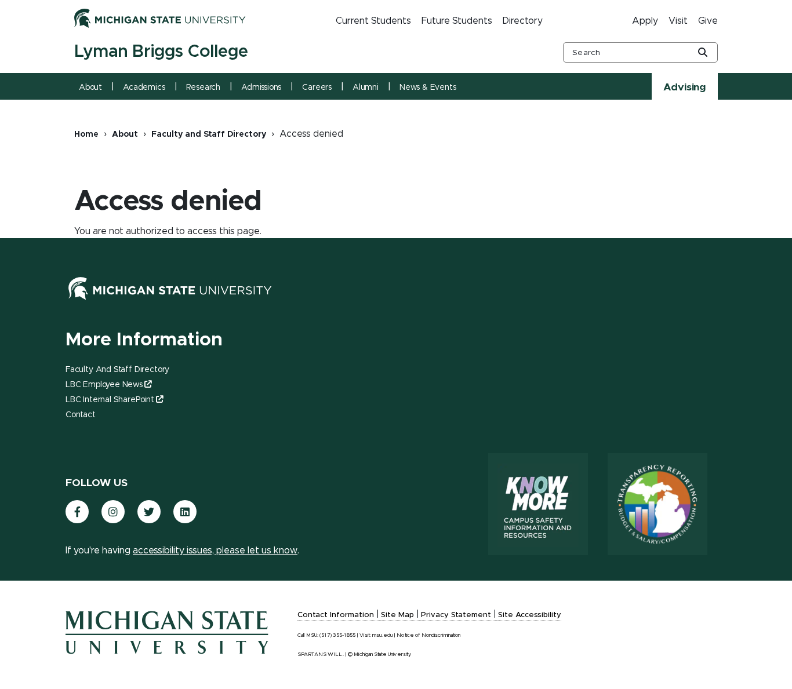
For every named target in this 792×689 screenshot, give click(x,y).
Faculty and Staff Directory (208, 134)
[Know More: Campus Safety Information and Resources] (538, 504)
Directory (523, 20)
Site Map (397, 615)
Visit (678, 20)
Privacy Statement (456, 615)
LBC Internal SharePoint (110, 400)
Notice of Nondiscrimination (428, 635)
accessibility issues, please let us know (215, 550)
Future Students (457, 20)
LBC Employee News (104, 385)
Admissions (261, 87)
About (90, 87)
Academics (144, 87)
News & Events (427, 87)
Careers (317, 87)
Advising (684, 87)
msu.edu (382, 635)
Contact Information (335, 615)
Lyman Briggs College (161, 51)
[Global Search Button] (703, 53)
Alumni (366, 87)
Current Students (373, 20)
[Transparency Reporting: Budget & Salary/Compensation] (657, 504)
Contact (81, 415)
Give (708, 20)
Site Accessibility (529, 615)
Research (203, 87)
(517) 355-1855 (337, 635)
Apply (645, 20)
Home (86, 134)
